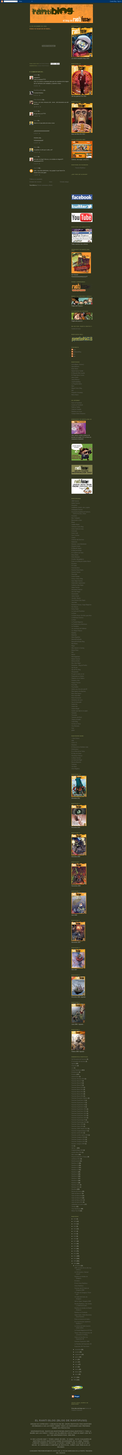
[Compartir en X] (55, 64)
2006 (75, 1380)
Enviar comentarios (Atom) (45, 185)
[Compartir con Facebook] (57, 64)
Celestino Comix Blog (77, 526)
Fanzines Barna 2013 (77, 1094)
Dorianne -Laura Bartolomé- (79, 544)
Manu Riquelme (75, 637)
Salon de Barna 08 (76, 1195)
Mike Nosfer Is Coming (77, 648)
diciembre (78, 1265)
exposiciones (75, 1076)
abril (76, 1367)
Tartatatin (74, 713)
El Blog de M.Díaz (76, 550)
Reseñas (73, 1189)
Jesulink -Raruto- (76, 598)
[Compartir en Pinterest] (59, 64)
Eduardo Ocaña (75, 546)
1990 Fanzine (75, 501)
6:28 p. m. (37, 143)
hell (72, 1146)
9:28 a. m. (37, 86)
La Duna (73, 613)
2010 (75, 1258)
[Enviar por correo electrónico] (51, 64)
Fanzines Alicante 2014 (77, 1078)
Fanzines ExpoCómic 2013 (78, 1115)
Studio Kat (74, 704)
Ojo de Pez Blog (76, 669)
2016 (75, 1243)
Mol (72, 390)
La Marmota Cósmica (77, 617)
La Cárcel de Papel (76, 760)
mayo (76, 1364)
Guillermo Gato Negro (77, 585)
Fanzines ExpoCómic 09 (78, 1107)
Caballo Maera (75, 524)
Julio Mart (74, 602)
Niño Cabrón (74, 1154)
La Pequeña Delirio (76, 384)
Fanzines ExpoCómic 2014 (78, 1117)
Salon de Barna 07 (76, 1193)
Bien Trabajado (75, 518)
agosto (77, 1357)
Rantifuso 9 (74, 1182)
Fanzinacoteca (75, 568)
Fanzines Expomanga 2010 (79, 1122)
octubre (77, 1352)
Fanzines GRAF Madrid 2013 (79, 1128)
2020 (75, 1233)
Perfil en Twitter (75, 407)
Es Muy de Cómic (76, 753)
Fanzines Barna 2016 (77, 1096)
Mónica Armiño (75, 661)
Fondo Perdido (75, 576)
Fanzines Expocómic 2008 (82, 1341)
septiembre (78, 1354)
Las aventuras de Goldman (78, 628)
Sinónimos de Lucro (76, 700)
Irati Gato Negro (75, 591)
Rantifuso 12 (74, 1167)
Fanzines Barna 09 (76, 1085)
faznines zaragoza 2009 (78, 1143)
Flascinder (74, 574)
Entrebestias (74, 1072)
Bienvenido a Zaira (76, 520)
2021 (75, 1231)
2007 (75, 1377)
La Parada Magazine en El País (83, 1330)
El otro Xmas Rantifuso (81, 1283)
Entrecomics (74, 749)
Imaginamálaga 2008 (77, 1150)
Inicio (50, 182)
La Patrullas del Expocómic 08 (83, 1344)
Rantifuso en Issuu (76, 411)
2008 (75, 1263)
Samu (35, 120)
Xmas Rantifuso (79, 1285)
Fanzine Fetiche (75, 572)
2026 (75, 1219)
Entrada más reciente (35, 182)
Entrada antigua (64, 182)
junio (76, 1362)
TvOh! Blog (74, 721)
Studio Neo (74, 706)
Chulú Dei (74, 1065)
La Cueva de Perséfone (77, 611)
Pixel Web (74, 685)
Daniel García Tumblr (77, 371)
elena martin (74, 377)
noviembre (78, 1349)
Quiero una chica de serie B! (79, 689)
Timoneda (74, 715)
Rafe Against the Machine (78, 691)
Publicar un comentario (36, 179)
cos (72, 1068)
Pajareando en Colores (77, 676)
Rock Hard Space (76, 693)
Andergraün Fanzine (77, 509)
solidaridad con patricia (77, 1204)
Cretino (73, 537)
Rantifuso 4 (74, 1172)
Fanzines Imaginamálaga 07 (79, 1130)
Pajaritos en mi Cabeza (77, 678)
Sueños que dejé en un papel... (80, 711)
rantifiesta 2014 (75, 1159)
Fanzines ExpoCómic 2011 (78, 1111)
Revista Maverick (76, 762)
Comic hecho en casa (77, 529)
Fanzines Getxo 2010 (77, 1124)
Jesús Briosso (75, 379)
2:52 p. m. (37, 152)
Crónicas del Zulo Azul (77, 539)
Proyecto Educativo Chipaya (79, 1156)
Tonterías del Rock (76, 717)
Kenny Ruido (75, 609)
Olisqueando (74, 672)
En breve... (78, 1281)
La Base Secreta (76, 758)
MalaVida (74, 635)
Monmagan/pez (75, 656)
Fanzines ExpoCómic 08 (78, 1104)
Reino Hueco (75, 394)
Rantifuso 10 (74, 1163)
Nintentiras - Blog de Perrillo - (79, 665)
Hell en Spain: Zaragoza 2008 (83, 1301)
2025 (75, 1221)
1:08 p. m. (37, 116)
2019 (75, 1236)
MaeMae (73, 633)
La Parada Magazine (77, 622)
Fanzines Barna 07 (76, 1081)
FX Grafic (74, 565)
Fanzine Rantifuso (80, 168)
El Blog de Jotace (76, 548)
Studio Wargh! (75, 708)
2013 (75, 1251)
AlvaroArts (74, 505)
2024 (75, 1224)
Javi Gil (36, 168)
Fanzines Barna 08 (76, 1083)
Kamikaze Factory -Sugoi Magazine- (81, 604)
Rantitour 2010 (75, 1185)
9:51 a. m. (37, 95)
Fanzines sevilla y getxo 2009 (79, 1135)
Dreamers (74, 745)
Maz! (72, 386)
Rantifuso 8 (74, 1180)
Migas (73, 646)
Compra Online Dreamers (78, 413)
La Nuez (73, 620)
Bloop (73, 522)
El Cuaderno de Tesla (77, 552)
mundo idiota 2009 (76, 1152)
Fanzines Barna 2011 (77, 1089)
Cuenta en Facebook (77, 405)
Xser (72, 728)
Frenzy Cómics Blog (77, 578)
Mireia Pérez (74, 650)
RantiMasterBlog (38, 90)
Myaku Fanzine (75, 659)
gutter (73, 730)
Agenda (73, 1063)
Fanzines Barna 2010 (77, 1087)
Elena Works (75, 555)
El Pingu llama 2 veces (77, 375)
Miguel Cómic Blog (76, 388)
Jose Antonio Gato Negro (78, 600)
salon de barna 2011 (77, 1202)
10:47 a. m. (37, 106)
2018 (75, 1238)
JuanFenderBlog (75, 381)
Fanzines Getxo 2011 (77, 1126)
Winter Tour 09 (75, 1211)
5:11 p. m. (37, 163)
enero (76, 1374)
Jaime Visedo (75, 596)
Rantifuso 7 (74, 1178)
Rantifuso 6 (74, 1176)
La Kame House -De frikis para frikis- (81, 615)
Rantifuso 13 (74, 1169)
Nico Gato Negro (76, 663)
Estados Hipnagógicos (77, 559)
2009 (75, 1261)
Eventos (73, 1074)
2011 (75, 1256)
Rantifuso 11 (74, 1165)
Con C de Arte (75, 535)
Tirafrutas (74, 764)
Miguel (74, 349)
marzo (77, 1369)
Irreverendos (74, 594)
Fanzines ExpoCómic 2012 (78, 1113)
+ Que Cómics (75, 738)
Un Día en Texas (76, 724)
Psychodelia (74, 687)
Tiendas (73, 1206)
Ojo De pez (74, 667)
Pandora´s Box (75, 680)
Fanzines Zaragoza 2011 (78, 1139)
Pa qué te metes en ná (77, 674)
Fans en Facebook (76, 403)
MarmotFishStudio (76, 639)
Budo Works (74, 368)
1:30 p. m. (37, 175)
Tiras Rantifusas (76, 1208)
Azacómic (74, 516)
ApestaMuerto (75, 366)
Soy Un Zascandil (76, 702)
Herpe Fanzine (75, 587)
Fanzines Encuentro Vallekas (79, 1098)
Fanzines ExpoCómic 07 (78, 1102)
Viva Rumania (75, 726)
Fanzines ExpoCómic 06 (78, 1100)
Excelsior (74, 563)
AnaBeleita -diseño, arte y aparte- (80, 507)
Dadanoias (74, 542)
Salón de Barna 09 (76, 1198)
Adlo (72, 740)
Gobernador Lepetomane (78, 583)
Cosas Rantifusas (43, 65)
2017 (75, 1241)
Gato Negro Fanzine (77, 581)
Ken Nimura (74, 607)
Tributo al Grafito (76, 719)
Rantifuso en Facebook (81, 1312)
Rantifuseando (75, 1161)
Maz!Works (74, 643)
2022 (75, 1229)
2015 (75, 1246)
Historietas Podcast (76, 589)
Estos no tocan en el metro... (83, 1319)
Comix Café (74, 533)
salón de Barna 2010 (77, 1200)
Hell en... (73, 1148)
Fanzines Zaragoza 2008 (78, 1137)
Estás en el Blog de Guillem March (81, 561)
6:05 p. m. (37, 133)
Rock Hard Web (75, 695)
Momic (73, 654)
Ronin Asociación (76, 698)
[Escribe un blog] (53, 64)
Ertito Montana (38, 99)
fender (35, 75)
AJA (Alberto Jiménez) (77, 364)
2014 (75, 1248)
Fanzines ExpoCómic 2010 (78, 1109)
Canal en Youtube (76, 409)
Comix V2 (74, 742)
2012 (75, 1253)
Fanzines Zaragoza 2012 (78, 1141)
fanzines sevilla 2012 (77, 1133)
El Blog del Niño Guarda (78, 373)
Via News (74, 766)
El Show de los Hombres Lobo (79, 747)
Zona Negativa (75, 768)
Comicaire (74, 531)
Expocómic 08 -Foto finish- (82, 1346)
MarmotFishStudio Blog (77, 641)
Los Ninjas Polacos (76, 630)
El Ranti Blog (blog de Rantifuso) (61, 1420)
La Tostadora (75, 626)
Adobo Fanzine (75, 503)
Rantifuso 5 (74, 1174)
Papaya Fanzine (75, 682)
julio (76, 1359)
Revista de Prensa (76, 1191)
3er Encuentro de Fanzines (78, 1059)
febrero (77, 1372)
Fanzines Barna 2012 (77, 1091)
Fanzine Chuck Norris (77, 570)
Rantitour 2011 (75, 1187)
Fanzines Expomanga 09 (78, 1120)
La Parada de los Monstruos (79, 624)
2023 (75, 1226)
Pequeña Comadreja (77, 392)
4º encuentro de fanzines (78, 1061)
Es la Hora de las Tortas (78, 751)
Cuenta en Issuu (76, 328)
